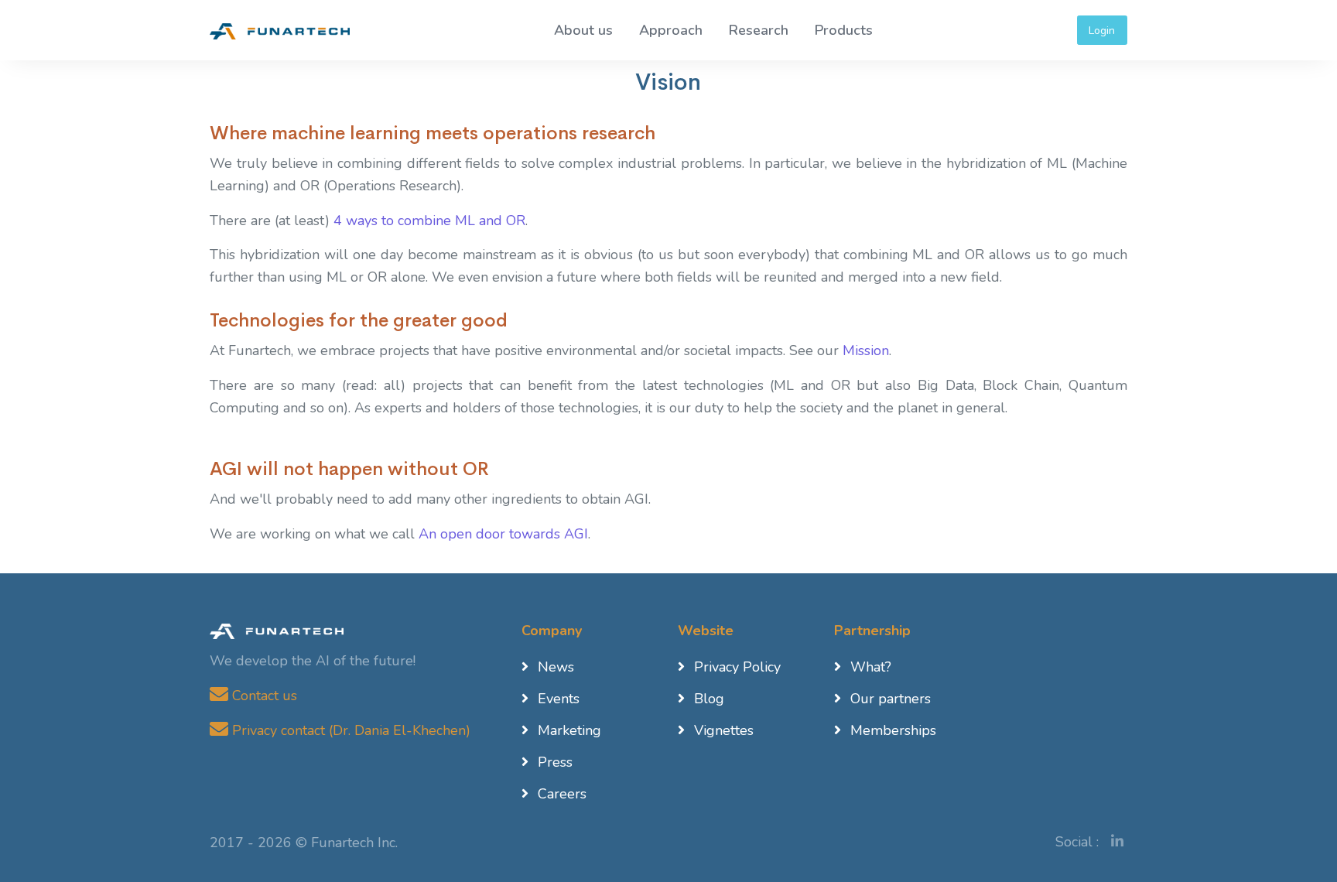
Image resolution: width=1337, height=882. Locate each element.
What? (870, 667)
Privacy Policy (737, 667)
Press (555, 762)
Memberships (893, 730)
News (556, 667)
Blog (709, 698)
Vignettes (724, 730)
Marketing (569, 730)
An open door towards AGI (503, 534)
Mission (866, 350)
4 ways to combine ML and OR (429, 220)
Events (559, 698)
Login (1102, 30)
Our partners (890, 698)
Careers (562, 794)
